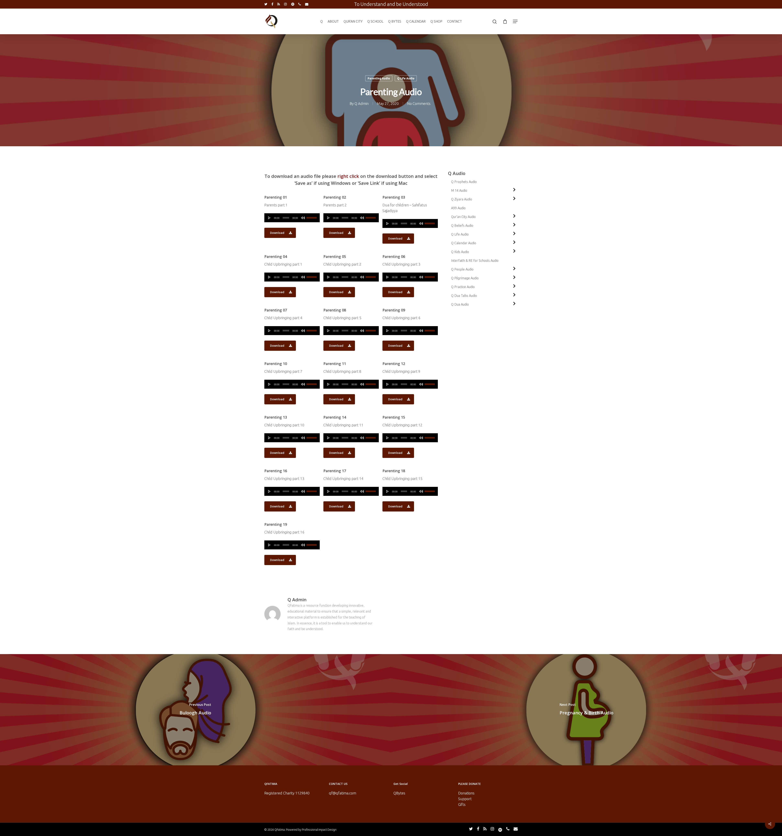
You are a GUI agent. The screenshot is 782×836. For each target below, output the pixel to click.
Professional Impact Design (319, 829)
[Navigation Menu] (515, 21)
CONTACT (454, 21)
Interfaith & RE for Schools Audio (475, 260)
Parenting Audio (379, 78)
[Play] (269, 218)
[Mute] (303, 218)
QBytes (399, 793)
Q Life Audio (405, 78)
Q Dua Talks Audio (464, 295)
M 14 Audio (459, 190)
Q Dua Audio (460, 304)
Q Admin (362, 103)
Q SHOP (436, 21)
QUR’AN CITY (353, 21)
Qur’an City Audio (463, 217)
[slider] (312, 216)
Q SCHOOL (375, 21)
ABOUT (333, 21)
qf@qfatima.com (342, 793)
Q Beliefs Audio (462, 225)
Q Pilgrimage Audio (465, 278)
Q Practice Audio (463, 287)
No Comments (419, 103)
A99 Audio (458, 208)
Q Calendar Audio (463, 243)
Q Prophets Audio (464, 182)
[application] (292, 217)
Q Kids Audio (460, 252)
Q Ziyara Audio (461, 199)
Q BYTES (394, 21)
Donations (466, 793)
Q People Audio (462, 269)
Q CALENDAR (416, 21)
